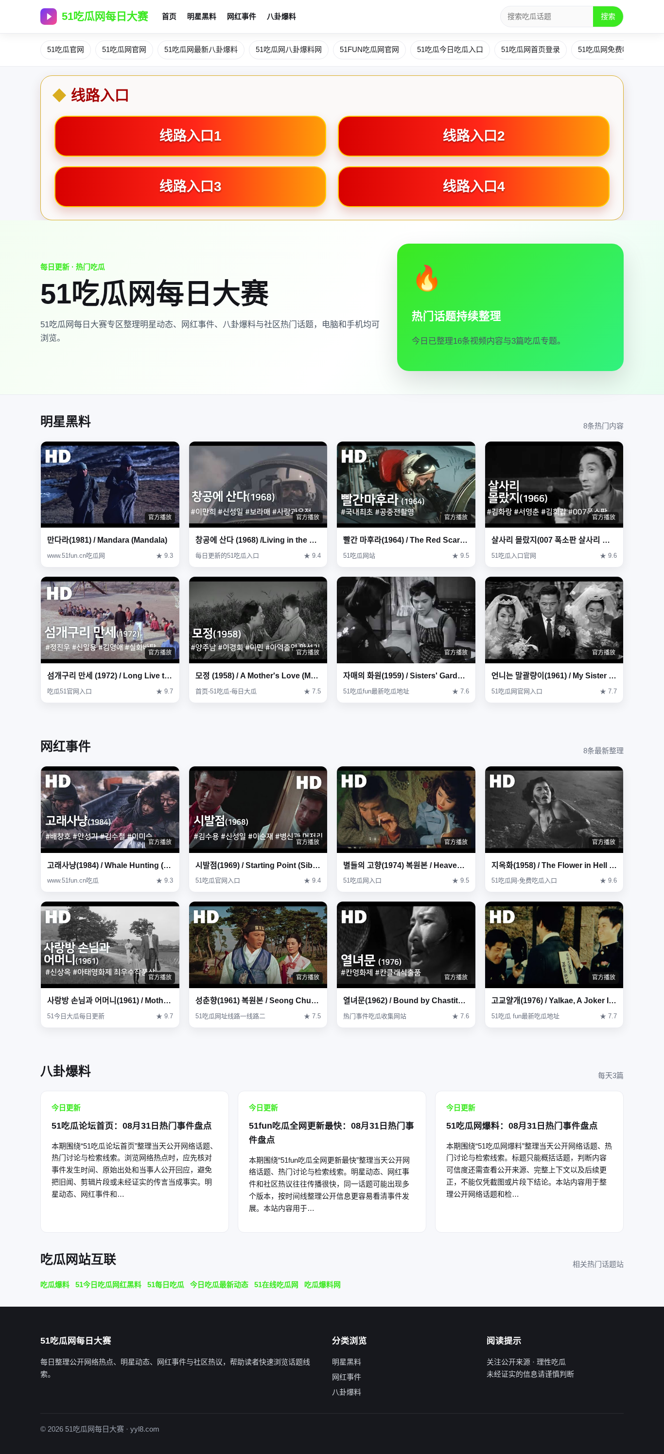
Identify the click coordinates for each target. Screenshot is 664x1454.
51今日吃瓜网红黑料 (108, 1284)
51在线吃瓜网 (276, 1284)
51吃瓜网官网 (124, 49)
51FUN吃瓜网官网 (369, 49)
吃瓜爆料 (55, 1284)
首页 (169, 16)
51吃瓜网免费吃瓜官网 (614, 49)
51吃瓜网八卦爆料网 (289, 49)
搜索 (608, 16)
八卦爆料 (281, 16)
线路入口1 (190, 135)
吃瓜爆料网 (322, 1284)
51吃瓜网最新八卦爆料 (201, 49)
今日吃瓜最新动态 (219, 1284)
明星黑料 (201, 16)
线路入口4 (474, 186)
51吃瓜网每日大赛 (105, 16)
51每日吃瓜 (165, 1284)
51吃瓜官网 (65, 49)
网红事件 (241, 16)
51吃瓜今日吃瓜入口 (450, 49)
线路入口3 (190, 186)
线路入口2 (474, 135)
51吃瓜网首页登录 (530, 49)
